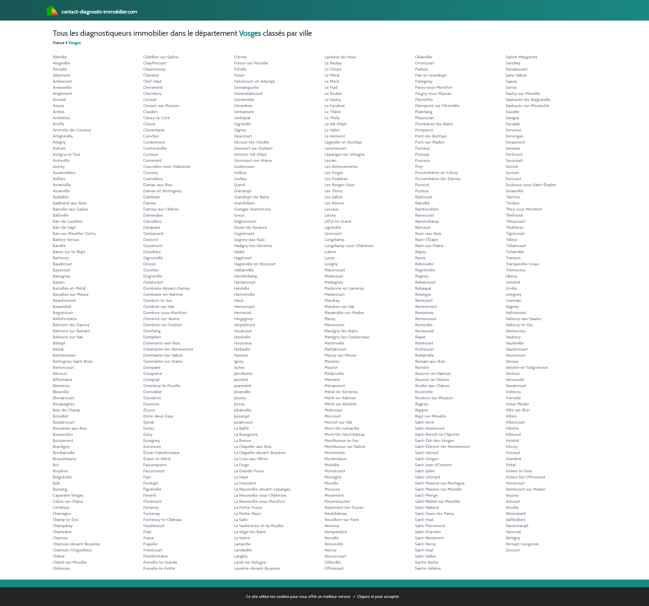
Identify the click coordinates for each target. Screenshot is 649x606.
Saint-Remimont (429, 537)
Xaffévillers (516, 519)
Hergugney (243, 318)
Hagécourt (243, 257)
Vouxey (512, 495)
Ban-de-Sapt (64, 227)
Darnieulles (153, 215)
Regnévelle (425, 270)
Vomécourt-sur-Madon (526, 489)
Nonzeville (333, 544)
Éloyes (149, 410)
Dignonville (153, 257)
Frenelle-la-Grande (160, 562)
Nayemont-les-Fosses (344, 507)
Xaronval (513, 531)
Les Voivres (334, 203)
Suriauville (514, 190)
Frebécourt (152, 550)
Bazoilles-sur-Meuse (71, 294)
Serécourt (514, 154)
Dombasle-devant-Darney (166, 288)
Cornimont (152, 160)
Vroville (512, 507)
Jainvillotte (243, 373)
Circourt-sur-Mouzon (161, 105)
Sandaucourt (517, 69)
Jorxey (239, 404)
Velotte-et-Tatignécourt (527, 367)
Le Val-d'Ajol (335, 124)
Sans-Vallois (516, 75)
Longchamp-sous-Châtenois (348, 245)
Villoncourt (515, 422)
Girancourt (243, 136)
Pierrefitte (424, 99)
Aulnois (59, 148)
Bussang (60, 489)
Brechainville (64, 452)
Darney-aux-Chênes (161, 209)
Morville (331, 483)
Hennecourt (244, 306)
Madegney (333, 282)
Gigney (240, 130)
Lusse (329, 257)
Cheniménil (153, 87)
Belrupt (59, 343)
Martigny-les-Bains (341, 330)
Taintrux (513, 197)
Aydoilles (61, 197)
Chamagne (62, 513)
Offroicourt (334, 568)
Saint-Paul (424, 519)
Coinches (151, 136)
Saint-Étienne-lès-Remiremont (442, 446)
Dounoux (151, 404)
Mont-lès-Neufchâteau (344, 434)
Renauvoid (424, 330)
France (58, 42)
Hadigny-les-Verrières (253, 245)
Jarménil (241, 379)
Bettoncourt (63, 367)
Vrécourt (513, 501)
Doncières (152, 397)
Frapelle (150, 544)
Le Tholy (332, 117)
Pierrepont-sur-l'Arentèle (437, 105)
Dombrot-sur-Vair (158, 306)
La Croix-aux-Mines (251, 458)
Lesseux (331, 209)
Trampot (513, 257)
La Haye (241, 477)
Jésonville (242, 391)
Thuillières (515, 227)
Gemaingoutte (246, 87)
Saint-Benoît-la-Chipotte (437, 434)
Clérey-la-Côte (156, 117)
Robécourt (424, 343)
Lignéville (332, 227)
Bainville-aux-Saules (70, 209)
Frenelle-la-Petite (159, 568)
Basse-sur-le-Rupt (69, 251)
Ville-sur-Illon (518, 410)
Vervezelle (515, 379)
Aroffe (58, 124)
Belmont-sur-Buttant (71, 330)
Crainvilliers (153, 178)
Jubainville (242, 410)
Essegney (151, 440)
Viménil (512, 440)
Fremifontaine (155, 556)
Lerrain (330, 160)
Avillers (59, 178)
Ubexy (511, 276)
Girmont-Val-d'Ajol (250, 154)
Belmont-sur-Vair (68, 337)
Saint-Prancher (428, 531)
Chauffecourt (154, 63)
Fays (147, 477)
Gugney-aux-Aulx (249, 239)
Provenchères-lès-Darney (438, 178)
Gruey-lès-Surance (250, 227)
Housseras (243, 343)
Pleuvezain (424, 117)
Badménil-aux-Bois (69, 203)
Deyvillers (152, 251)
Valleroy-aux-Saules (523, 318)
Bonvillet (60, 416)
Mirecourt (332, 416)
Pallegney (423, 81)
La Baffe (241, 428)
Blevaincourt (64, 397)
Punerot (422, 184)
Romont (422, 367)
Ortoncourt (424, 63)
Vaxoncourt (516, 355)
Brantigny (61, 446)
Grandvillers (244, 203)
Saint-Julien (425, 471)
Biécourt (60, 373)
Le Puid (330, 87)
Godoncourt (244, 166)
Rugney (421, 404)
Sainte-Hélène (428, 568)
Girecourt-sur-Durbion (253, 148)
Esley (148, 434)
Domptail (151, 379)
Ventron (513, 373)
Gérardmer (243, 105)
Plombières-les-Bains (434, 124)
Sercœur (513, 148)
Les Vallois (333, 197)
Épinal (148, 422)
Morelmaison (335, 458)
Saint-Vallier (425, 556)
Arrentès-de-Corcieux (72, 130)
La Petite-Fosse (248, 507)
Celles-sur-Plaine (68, 501)
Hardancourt (245, 282)
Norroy (330, 550)
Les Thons (333, 190)
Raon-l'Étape (426, 239)
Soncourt (513, 178)
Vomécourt (515, 483)
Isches (239, 367)
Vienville (513, 397)
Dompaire (151, 367)
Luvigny (331, 264)
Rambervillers (427, 209)
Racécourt (423, 197)
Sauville (512, 111)
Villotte (512, 428)
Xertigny (513, 537)
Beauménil (62, 306)
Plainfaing (423, 111)
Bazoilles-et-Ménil (69, 288)
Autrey (59, 166)
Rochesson (424, 349)
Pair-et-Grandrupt (431, 75)
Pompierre (424, 130)
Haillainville (244, 270)
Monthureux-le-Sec (341, 440)
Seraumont (515, 142)
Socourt (512, 172)
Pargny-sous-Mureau (433, 93)
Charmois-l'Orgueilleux (72, 550)
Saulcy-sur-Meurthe (523, 93)
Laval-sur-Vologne (250, 562)
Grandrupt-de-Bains (251, 197)
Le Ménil (331, 75)
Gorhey (240, 178)
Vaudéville (515, 343)
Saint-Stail (424, 550)
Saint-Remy (425, 544)
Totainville (515, 251)
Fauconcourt (154, 471)
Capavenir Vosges (68, 495)
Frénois (240, 57)
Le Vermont (334, 136)
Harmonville (244, 294)
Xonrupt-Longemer (522, 544)
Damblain (151, 197)
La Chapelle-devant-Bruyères (260, 452)
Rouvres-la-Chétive (432, 379)
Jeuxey (240, 397)
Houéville (242, 337)
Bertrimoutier (64, 355)
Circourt (150, 99)
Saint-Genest (427, 452)
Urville (511, 288)
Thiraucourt (515, 221)
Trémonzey (516, 270)
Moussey (332, 489)
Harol (238, 300)
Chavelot (151, 75)
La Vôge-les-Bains (250, 531)
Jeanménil (242, 385)
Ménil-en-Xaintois (340, 397)
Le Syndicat (334, 105)
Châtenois (61, 568)
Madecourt (333, 276)
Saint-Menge (426, 495)
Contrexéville (155, 148)
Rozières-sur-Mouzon (434, 397)
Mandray (332, 300)
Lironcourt (333, 233)
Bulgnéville (62, 477)
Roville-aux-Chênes (432, 385)
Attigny (59, 142)
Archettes (61, 117)
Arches (59, 111)
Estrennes (152, 446)
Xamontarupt (517, 525)
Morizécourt (334, 471)
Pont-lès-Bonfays (431, 136)
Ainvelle (60, 69)
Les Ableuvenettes (341, 166)
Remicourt (424, 300)
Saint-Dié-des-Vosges (434, 440)
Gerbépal (242, 117)
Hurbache (242, 349)
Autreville (61, 160)
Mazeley (331, 361)
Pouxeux (422, 160)
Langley (241, 556)
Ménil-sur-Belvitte (340, 404)
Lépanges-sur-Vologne (344, 154)
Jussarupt (242, 416)
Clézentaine (154, 130)
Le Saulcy (332, 99)
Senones (513, 130)
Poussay (422, 154)
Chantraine (62, 531)
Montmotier (334, 452)
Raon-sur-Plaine (429, 245)
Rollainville (424, 355)
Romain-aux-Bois (430, 361)
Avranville (61, 190)
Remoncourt (426, 318)
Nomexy (331, 525)
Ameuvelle (62, 87)
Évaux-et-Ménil (157, 458)
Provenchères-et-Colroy (436, 172)
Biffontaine (63, 379)
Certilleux (61, 507)
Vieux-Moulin (517, 404)
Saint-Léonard (427, 477)
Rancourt (423, 227)
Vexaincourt (516, 385)
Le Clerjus (332, 69)
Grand (239, 184)
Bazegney (61, 276)
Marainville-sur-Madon (344, 312)
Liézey (330, 215)
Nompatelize (335, 531)
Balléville (61, 215)
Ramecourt (424, 215)
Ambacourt (62, 81)
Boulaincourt (64, 422)
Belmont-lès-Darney (71, 324)
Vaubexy (513, 337)
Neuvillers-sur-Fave (341, 519)
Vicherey (513, 391)
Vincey (512, 446)
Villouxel (513, 434)
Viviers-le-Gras (519, 471)
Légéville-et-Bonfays (343, 142)
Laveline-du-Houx (340, 57)
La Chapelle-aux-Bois (253, 446)
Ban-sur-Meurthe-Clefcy (74, 233)
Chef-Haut (152, 81)
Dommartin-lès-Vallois (163, 355)
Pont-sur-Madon (429, 142)
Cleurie (149, 124)
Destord (150, 239)
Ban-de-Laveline (67, 221)
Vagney (512, 306)
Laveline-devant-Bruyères (257, 568)
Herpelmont (244, 324)
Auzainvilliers (64, 172)
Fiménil (149, 495)
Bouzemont (63, 440)
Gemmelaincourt (248, 93)
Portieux (422, 148)
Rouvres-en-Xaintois (433, 373)
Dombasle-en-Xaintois (163, 294)
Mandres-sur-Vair (339, 306)
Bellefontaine (65, 318)
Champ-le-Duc (66, 519)
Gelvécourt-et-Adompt (254, 81)
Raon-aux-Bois (428, 233)
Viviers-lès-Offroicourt (525, 477)
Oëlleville (332, 562)
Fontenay (151, 513)
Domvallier (152, 391)
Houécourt (243, 330)
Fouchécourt (154, 525)
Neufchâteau (335, 513)
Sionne (512, 166)
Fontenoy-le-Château (162, 519)
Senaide (513, 124)
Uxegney (513, 294)
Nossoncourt (335, 556)
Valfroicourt (516, 312)
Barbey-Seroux (66, 239)
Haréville (241, 288)
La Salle (241, 519)
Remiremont (426, 306)
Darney (149, 203)
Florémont (152, 501)
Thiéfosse (514, 215)
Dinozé (149, 264)
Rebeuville (424, 264)
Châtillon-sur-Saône (160, 57)
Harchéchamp (246, 276)
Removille (423, 324)
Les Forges (333, 172)
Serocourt (514, 160)
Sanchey (513, 63)
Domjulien (152, 337)
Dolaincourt (153, 282)
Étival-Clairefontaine (161, 452)
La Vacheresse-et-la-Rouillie (259, 525)
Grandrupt (243, 190)
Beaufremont (64, 300)
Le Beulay (333, 63)
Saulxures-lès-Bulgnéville (528, 99)
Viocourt (513, 452)
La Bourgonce (246, 434)
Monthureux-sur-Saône (344, 446)
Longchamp (334, 239)
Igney (239, 361)
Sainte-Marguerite (521, 57)
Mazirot (331, 367)
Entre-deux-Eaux (158, 416)
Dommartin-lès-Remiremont (168, 349)
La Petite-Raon (247, 513)
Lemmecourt (335, 148)
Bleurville (61, 391)
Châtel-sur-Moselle (70, 562)
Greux (239, 215)
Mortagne (332, 477)
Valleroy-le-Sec (519, 324)
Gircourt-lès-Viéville (251, 142)
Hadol (239, 251)
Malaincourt (334, 294)
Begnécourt (63, 312)
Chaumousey (154, 69)
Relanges (423, 294)
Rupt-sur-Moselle (430, 416)
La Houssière (245, 483)
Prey (419, 166)
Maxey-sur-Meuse (340, 355)
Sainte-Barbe (426, 562)
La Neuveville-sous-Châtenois (260, 495)
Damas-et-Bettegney (162, 190)
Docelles (151, 270)
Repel (420, 337)
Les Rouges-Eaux (339, 184)
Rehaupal (423, 288)
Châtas (59, 556)
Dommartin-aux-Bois (161, 343)
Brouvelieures (65, 458)
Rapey (420, 251)
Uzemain (513, 300)
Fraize (148, 537)
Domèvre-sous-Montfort (165, 312)
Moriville (331, 464)
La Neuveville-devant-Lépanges (262, 489)
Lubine (330, 251)
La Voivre (242, 537)
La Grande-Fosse (249, 471)
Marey (329, 318)
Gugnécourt (244, 233)
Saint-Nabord (427, 507)
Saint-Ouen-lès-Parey (434, 513)
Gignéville (242, 124)
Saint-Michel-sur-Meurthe (437, 501)
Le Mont (331, 81)
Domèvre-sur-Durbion (162, 324)
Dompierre (152, 373)
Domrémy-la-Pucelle (161, 385)
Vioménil (513, 458)
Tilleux (511, 239)
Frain (147, 531)
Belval (58, 349)
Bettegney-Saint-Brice (73, 361)
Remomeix (424, 312)
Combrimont (154, 142)
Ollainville (423, 57)
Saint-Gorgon (427, 458)
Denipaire (151, 227)
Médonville (334, 373)
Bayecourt (61, 270)
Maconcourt (334, 270)
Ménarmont (334, 385)
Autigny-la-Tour (66, 154)
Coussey (150, 172)
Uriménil (513, 282)
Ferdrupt (150, 483)
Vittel (511, 464)
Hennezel (242, 312)
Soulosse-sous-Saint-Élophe (531, 184)
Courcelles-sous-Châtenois (166, 166)
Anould (59, 99)
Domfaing (151, 330)
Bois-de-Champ (66, 410)
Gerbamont (244, 111)
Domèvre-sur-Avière (161, 318)
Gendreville (244, 99)
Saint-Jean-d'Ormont (433, 464)
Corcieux (150, 154)
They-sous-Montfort (524, 209)
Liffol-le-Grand (337, 221)
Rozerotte (424, 391)
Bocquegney (64, 404)
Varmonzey (516, 330)
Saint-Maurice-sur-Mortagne (440, 483)
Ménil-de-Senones (341, 391)
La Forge (241, 464)
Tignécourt (515, 233)
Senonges (514, 136)
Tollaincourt (516, 245)
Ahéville (60, 57)
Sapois (511, 81)
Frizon (239, 75)
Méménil (332, 379)
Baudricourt (63, 264)
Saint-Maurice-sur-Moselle (438, 489)
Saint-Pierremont (430, 525)
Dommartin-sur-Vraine (163, 361)
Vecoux (512, 361)
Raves (420, 257)
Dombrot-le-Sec (157, 300)
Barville (59, 245)
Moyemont (334, 495)
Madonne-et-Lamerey (344, 288)
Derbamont (153, 233)
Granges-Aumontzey (252, 209)
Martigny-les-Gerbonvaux (347, 337)
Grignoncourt (245, 221)
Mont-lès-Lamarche (341, 428)
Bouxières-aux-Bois (70, 428)
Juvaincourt (243, 422)
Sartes (511, 87)
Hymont (241, 355)
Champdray (63, 525)
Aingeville (61, 63)
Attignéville (63, 136)
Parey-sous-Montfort (434, 87)
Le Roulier (333, 93)
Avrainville (62, 184)
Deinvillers (152, 221)
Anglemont (63, 93)
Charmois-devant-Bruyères (76, 544)
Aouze (58, 105)
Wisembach (516, 513)
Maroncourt (334, 324)
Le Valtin (332, 130)
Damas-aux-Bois (157, 184)
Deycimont (153, 245)
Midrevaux (333, 410)
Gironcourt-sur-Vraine (253, 160)
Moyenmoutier (337, 501)
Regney (421, 276)
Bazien (59, 282)
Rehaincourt (425, 282)
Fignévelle (152, 489)
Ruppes (421, 410)
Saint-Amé (424, 422)
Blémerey (61, 385)
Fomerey (151, 507)
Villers (511, 416)
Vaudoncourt (517, 349)
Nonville (331, 537)
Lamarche (242, 544)
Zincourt (513, 550)
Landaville (243, 550)
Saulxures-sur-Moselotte (527, 105)
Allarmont (61, 75)
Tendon (512, 203)
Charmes (60, 537)
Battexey (61, 257)
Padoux (421, 69)
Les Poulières (336, 178)
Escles (148, 428)
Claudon (150, 111)
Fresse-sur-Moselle (251, 63)
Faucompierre (155, 464)
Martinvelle (334, 343)
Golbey (240, 172)
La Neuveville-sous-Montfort (259, 501)
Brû (56, 464)
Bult (56, 483)
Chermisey (152, 93)
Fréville (240, 69)
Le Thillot (332, 111)
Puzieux (422, 190)
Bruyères (60, 471)
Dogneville (152, 276)
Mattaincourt (335, 349)
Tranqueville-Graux (522, 264)
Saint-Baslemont (430, 428)
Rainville (422, 203)
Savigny (512, 117)
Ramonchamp (427, 221)
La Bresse (242, 440)
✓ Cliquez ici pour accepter (376, 596)
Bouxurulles (63, 434)
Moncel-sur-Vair (338, 422)
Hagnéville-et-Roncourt (255, 264)
